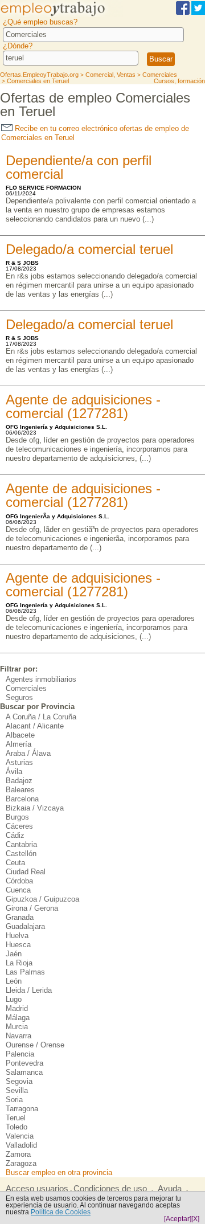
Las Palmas (25, 972)
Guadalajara (25, 926)
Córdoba (19, 881)
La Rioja (19, 963)
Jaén (14, 953)
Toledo (16, 1127)
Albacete (20, 735)
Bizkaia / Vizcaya (35, 808)
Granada (20, 917)
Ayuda (170, 1188)
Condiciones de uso (110, 1188)
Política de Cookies (61, 1212)
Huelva (17, 935)
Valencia (20, 1136)
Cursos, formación (179, 80)
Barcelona (22, 799)
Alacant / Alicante (35, 726)
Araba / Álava (28, 753)
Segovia (19, 1081)
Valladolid (21, 1145)
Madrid (17, 1008)
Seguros (19, 697)
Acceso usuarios (37, 1188)
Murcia (17, 1026)
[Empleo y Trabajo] (61, 15)
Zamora (18, 1154)
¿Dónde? (17, 46)
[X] (195, 1218)
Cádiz (15, 835)
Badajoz (19, 780)
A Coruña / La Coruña (41, 717)
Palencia (20, 1054)
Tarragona (22, 1108)
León (14, 981)
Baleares (20, 789)
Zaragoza (21, 1163)
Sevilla (17, 1090)
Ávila (14, 771)
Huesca (18, 944)
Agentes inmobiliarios (41, 679)
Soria (14, 1099)
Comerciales (26, 688)
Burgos (17, 817)
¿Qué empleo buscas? (40, 22)
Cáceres (19, 826)
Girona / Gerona (32, 908)
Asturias (19, 762)
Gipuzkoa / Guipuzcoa (42, 899)
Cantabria (21, 844)
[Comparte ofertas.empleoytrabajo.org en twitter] (198, 13)
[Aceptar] (177, 1218)
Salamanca (24, 1072)
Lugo (14, 999)
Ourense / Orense (35, 1045)
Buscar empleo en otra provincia (59, 1172)
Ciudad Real (26, 871)
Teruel (16, 1118)
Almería (18, 744)
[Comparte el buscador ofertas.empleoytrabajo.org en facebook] (183, 13)
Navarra (18, 1035)
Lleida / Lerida (29, 990)
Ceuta (15, 862)
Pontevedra (24, 1063)
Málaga (18, 1017)
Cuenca (18, 890)
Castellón (21, 853)
